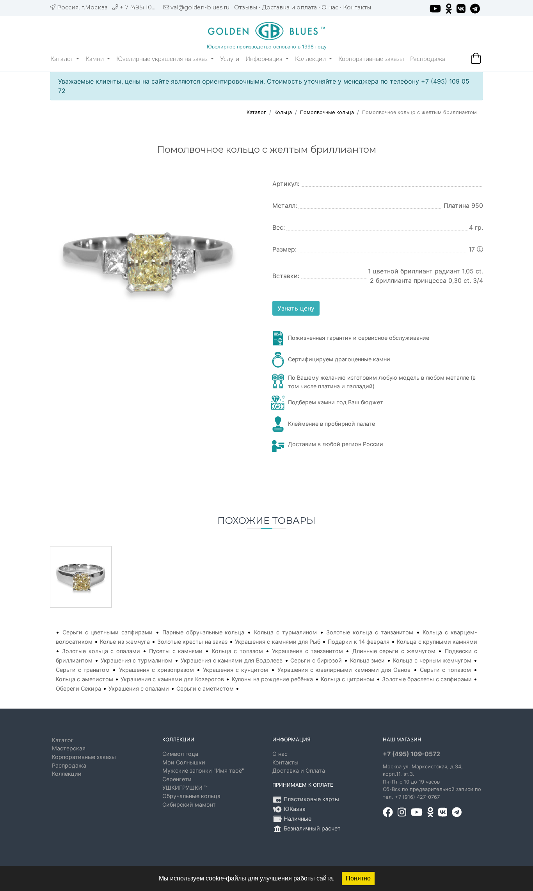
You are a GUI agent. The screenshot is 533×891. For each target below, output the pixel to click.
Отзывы (245, 7)
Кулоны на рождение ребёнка (272, 679)
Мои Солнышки (183, 762)
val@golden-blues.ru (200, 7)
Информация (264, 59)
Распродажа (427, 59)
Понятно (358, 878)
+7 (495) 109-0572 (411, 754)
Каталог (62, 59)
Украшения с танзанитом (307, 651)
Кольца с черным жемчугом (432, 660)
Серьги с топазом (445, 669)
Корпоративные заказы (371, 59)
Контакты (357, 7)
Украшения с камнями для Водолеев (231, 660)
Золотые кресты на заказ (192, 641)
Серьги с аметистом (205, 688)
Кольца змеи (367, 660)
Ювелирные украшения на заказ (162, 59)
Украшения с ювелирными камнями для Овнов (344, 669)
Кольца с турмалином (285, 632)
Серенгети (177, 779)
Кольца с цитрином (348, 679)
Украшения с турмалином (137, 660)
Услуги (229, 59)
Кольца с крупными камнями (437, 641)
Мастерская (68, 748)
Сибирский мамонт (189, 804)
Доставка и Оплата (298, 770)
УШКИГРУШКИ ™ (185, 787)
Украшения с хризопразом (156, 669)
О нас (330, 7)
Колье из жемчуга (124, 641)
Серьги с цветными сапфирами (107, 632)
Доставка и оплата (289, 7)
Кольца (283, 112)
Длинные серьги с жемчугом (393, 651)
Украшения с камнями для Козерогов (172, 679)
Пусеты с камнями (176, 651)
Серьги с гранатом (83, 669)
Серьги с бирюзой (316, 660)
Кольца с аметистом (84, 679)
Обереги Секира (78, 688)
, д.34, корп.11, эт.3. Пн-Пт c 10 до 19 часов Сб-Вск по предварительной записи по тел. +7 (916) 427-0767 (432, 781)
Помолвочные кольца (327, 112)
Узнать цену (295, 308)
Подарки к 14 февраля (358, 641)
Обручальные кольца (191, 796)
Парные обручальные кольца (203, 632)
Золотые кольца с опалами (101, 651)
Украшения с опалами (138, 688)
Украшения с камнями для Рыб (277, 641)
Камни (95, 59)
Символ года (180, 753)
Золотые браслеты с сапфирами (427, 679)
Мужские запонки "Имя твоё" (203, 770)
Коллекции (311, 59)
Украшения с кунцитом (235, 669)
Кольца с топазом (237, 651)
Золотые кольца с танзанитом (369, 632)
